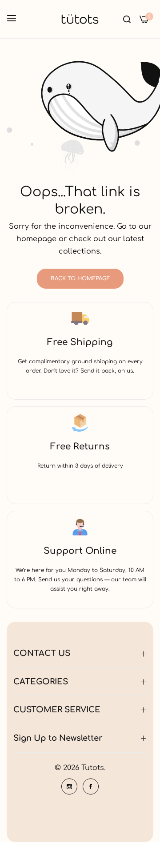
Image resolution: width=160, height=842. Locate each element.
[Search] (127, 19)
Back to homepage (80, 278)
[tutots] (80, 19)
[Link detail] (69, 786)
